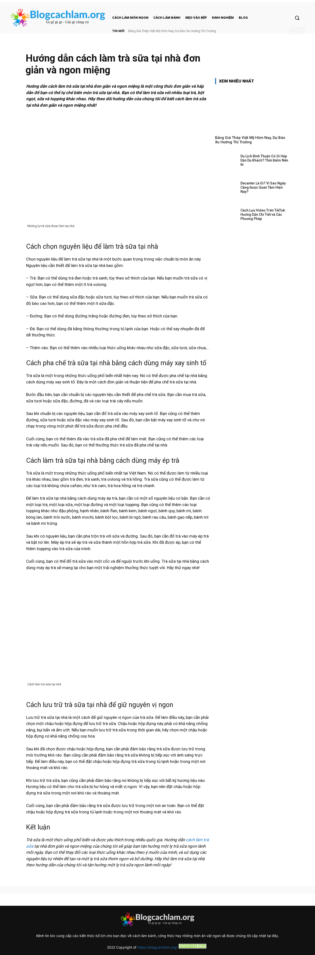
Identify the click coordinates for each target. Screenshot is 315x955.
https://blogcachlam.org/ (157, 947)
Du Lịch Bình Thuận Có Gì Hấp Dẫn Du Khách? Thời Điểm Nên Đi (264, 160)
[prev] (293, 31)
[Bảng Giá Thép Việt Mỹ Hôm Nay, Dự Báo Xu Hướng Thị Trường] (252, 110)
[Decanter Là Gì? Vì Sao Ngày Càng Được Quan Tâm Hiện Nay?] (226, 191)
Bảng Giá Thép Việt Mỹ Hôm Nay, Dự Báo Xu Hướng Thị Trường (172, 31)
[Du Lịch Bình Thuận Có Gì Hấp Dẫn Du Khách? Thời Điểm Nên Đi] (226, 164)
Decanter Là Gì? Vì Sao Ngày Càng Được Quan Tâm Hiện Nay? (263, 187)
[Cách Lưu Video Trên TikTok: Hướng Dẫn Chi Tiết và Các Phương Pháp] (226, 218)
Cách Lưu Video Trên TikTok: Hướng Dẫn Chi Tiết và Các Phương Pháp (263, 214)
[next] (301, 31)
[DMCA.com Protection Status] (192, 947)
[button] (297, 18)
